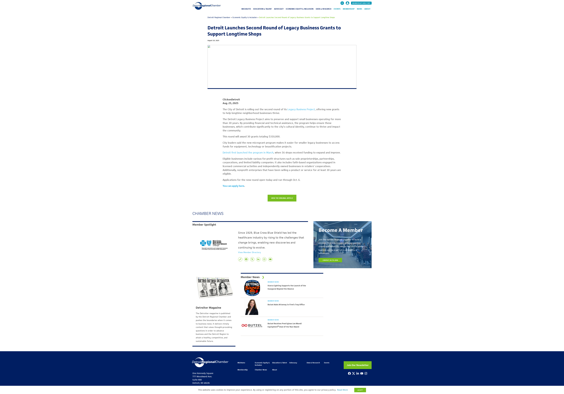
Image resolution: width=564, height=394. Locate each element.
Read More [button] (342, 390)
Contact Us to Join (330, 260)
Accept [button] (360, 390)
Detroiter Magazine (208, 307)
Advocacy (278, 9)
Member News (273, 282)
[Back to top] (556, 369)
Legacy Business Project (301, 109)
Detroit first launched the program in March (248, 152)
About (367, 9)
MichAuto (246, 9)
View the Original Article (282, 198)
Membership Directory (361, 3)
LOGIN (347, 12)
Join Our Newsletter (358, 365)
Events (337, 9)
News (359, 9)
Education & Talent (262, 9)
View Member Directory (249, 252)
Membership (349, 9)
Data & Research (323, 9)
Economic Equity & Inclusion (300, 9)
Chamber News (261, 370)
